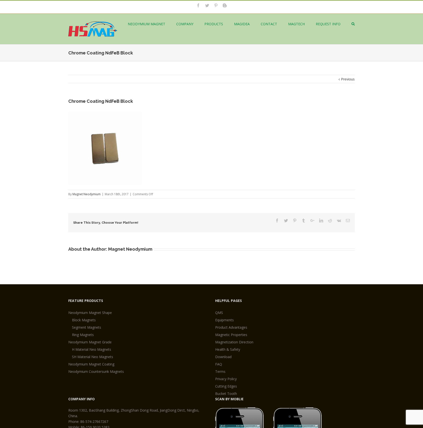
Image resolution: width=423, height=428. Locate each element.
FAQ (218, 364)
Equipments (224, 320)
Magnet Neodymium (86, 194)
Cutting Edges (226, 386)
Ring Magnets (83, 334)
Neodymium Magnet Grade (90, 342)
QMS (219, 312)
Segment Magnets (86, 327)
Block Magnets (84, 320)
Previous (348, 79)
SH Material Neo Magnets (92, 356)
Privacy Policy (226, 378)
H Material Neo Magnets (91, 349)
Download (223, 356)
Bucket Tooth (226, 393)
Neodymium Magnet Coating (91, 364)
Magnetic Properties (231, 334)
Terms (220, 371)
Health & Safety (227, 349)
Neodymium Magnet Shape (90, 312)
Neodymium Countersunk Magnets (96, 371)
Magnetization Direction (234, 342)
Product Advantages (231, 327)
